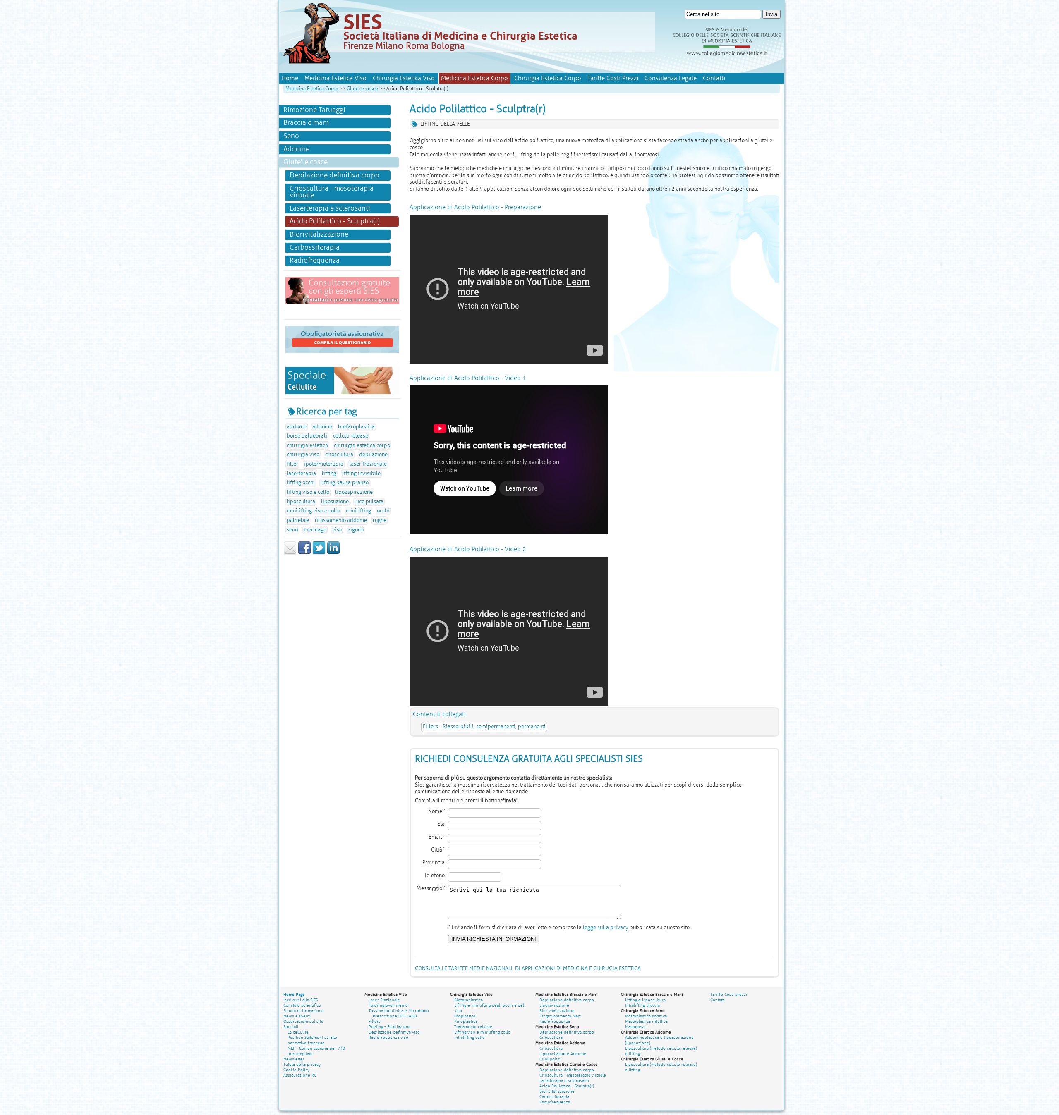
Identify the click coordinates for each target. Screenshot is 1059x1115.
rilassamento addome (341, 520)
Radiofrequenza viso (388, 1037)
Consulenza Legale (671, 78)
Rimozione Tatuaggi (314, 109)
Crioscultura (551, 1037)
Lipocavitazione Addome (562, 1053)
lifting (329, 473)
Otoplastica (464, 1016)
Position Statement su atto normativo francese (312, 1040)
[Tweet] (319, 553)
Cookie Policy (296, 1069)
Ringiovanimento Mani (560, 1016)
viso (337, 529)
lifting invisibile (361, 473)
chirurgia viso (303, 454)
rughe (379, 520)
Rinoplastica (465, 1021)
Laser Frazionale (384, 1000)
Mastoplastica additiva (646, 1016)
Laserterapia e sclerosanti (330, 208)
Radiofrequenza (315, 260)
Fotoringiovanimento (388, 1005)
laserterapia (301, 473)
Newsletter (293, 1059)
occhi (383, 510)
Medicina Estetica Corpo (311, 88)
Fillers (375, 1021)
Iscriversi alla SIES (300, 1000)
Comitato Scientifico (302, 1005)
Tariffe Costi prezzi (728, 994)
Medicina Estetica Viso (335, 78)
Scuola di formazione (303, 1010)
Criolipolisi (550, 1059)
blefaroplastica (356, 427)
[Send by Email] (290, 553)
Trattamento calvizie (473, 1026)
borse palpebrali (307, 436)
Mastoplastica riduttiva (646, 1021)
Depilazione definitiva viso (394, 1032)
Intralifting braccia (642, 1005)
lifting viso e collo (308, 492)
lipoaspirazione (354, 492)
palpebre (298, 520)
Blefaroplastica (468, 1000)
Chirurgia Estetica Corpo (547, 78)
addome (297, 427)
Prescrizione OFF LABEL (395, 1016)
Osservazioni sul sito (303, 1021)
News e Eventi (297, 1016)
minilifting (358, 510)
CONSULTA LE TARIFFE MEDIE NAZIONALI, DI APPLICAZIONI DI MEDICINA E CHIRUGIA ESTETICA (528, 968)
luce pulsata (369, 501)
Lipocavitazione (554, 1005)
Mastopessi (636, 1026)
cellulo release (350, 436)
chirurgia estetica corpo (362, 445)
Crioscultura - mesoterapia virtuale (332, 192)
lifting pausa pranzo (345, 482)
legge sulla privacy (605, 927)
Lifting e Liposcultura (645, 1000)
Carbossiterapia (315, 247)
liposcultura (301, 501)
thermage (315, 529)
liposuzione (335, 501)
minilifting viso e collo (313, 510)
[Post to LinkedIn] (333, 553)
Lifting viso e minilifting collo (482, 1032)
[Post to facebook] (304, 553)
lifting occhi (301, 482)
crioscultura (339, 454)
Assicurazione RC (299, 1075)
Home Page (294, 994)
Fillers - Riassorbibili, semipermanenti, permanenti (484, 726)
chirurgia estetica (307, 445)
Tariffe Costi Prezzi (612, 78)
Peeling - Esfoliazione (390, 1026)
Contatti (714, 78)
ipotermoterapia (323, 464)
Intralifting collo (469, 1037)
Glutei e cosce (362, 88)
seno (292, 529)
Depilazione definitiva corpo (334, 175)
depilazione (373, 454)
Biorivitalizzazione (319, 234)
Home (290, 78)
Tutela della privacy (302, 1064)
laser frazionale (368, 464)
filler (292, 464)
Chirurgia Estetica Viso (404, 78)
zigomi (356, 529)
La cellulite (298, 1032)
